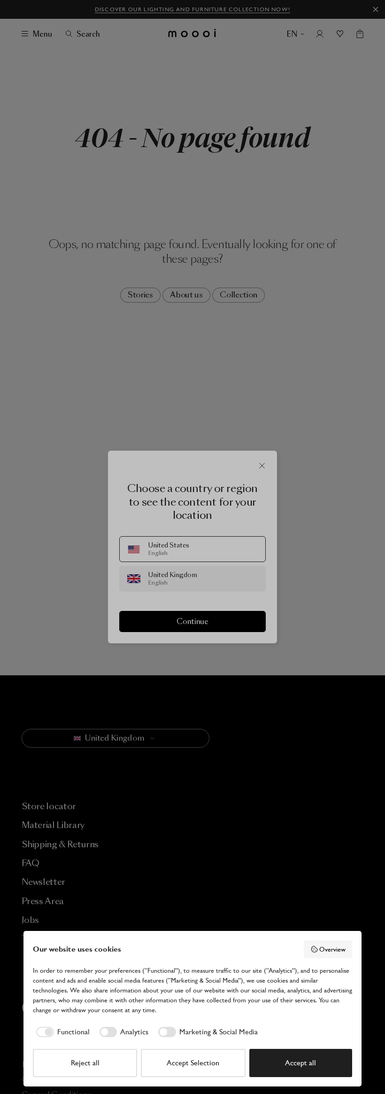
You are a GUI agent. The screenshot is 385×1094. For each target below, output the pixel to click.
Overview (332, 949)
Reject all (85, 1062)
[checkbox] (61, 1032)
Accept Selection (193, 1062)
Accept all (300, 1062)
